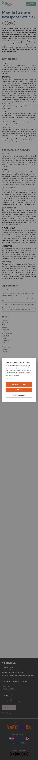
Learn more (9, 378)
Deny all (18, 390)
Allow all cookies (18, 384)
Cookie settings (18, 395)
